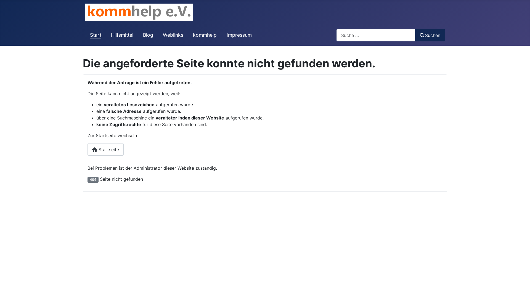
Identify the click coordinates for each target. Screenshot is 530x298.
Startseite (108, 149)
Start (95, 35)
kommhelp (205, 35)
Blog (148, 35)
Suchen (432, 35)
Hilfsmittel (122, 35)
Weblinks (173, 35)
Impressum (239, 35)
